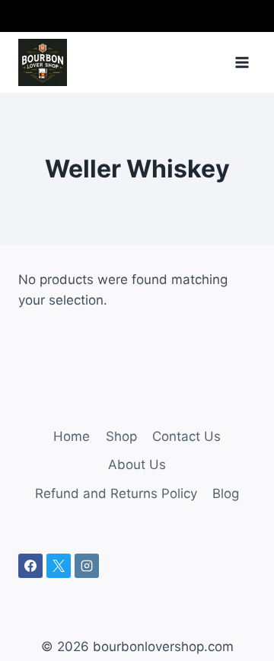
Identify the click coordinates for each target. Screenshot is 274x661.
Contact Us (186, 436)
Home (71, 436)
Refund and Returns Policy (116, 493)
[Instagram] (87, 566)
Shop (121, 436)
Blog (225, 493)
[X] (58, 566)
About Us (137, 464)
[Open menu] (242, 62)
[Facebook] (30, 566)
